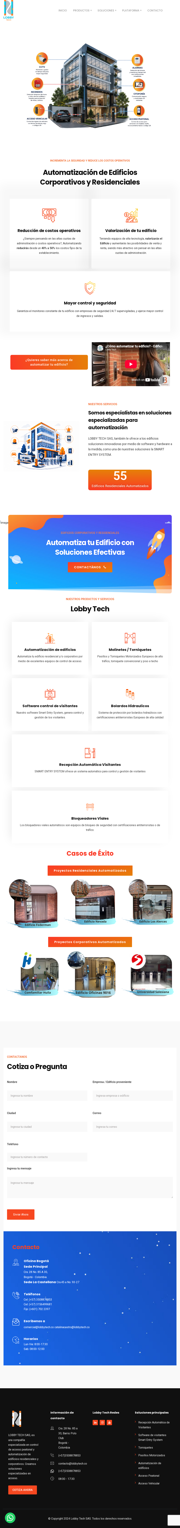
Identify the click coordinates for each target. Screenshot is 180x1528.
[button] (10, 1518)
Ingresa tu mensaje (19, 1168)
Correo (97, 1113)
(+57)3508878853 (69, 1455)
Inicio (63, 10)
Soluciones (106, 10)
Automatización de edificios (149, 1466)
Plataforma (130, 10)
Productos (81, 10)
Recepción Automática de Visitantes (154, 1425)
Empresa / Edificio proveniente (112, 1082)
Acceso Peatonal (148, 1475)
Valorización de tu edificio (130, 230)
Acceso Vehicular (149, 1483)
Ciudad (11, 1113)
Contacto (155, 10)
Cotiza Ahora (22, 1490)
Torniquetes (145, 1447)
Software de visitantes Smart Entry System (152, 1437)
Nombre (12, 1082)
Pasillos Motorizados (151, 1455)
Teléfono (12, 1144)
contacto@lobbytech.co (72, 1463)
